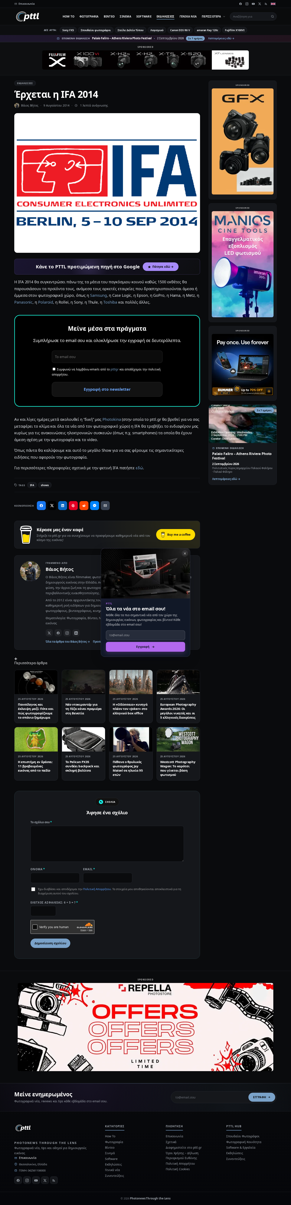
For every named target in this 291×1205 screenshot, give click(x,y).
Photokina (111, 419)
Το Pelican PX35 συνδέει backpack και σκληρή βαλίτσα (82, 766)
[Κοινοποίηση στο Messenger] (94, 505)
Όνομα (37, 869)
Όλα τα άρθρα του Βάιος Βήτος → (68, 641)
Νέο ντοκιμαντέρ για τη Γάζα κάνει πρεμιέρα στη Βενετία (83, 708)
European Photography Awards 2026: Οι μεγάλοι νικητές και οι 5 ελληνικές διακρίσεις (178, 710)
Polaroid (45, 302)
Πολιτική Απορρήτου (97, 889)
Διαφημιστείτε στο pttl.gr (184, 1147)
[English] (273, 4)
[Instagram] (247, 4)
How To (69, 16)
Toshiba (110, 302)
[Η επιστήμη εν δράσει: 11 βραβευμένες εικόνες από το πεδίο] (36, 739)
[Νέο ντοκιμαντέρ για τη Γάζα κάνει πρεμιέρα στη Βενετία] (83, 682)
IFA (32, 485)
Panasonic (23, 302)
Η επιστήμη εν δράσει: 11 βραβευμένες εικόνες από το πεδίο (35, 766)
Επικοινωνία (27, 1158)
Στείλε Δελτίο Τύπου (130, 30)
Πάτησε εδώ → (163, 267)
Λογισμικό (156, 30)
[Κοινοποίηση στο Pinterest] (73, 505)
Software (143, 16)
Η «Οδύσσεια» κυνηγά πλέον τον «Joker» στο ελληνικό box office (130, 708)
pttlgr (115, 369)
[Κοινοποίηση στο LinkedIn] (62, 505)
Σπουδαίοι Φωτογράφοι (242, 1136)
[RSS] (266, 4)
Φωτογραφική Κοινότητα (243, 1142)
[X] (260, 4)
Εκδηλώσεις (165, 16)
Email (89, 869)
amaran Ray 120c (207, 30)
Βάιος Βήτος (29, 105)
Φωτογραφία (89, 16)
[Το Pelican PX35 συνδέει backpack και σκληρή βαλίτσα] (83, 739)
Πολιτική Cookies (178, 1169)
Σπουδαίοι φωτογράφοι (96, 30)
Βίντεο (109, 16)
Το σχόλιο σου (41, 822)
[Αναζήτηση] (272, 16)
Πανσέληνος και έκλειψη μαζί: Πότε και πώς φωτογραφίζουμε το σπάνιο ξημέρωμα (35, 710)
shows (45, 485)
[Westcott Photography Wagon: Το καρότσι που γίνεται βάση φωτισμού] (178, 739)
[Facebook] (240, 4)
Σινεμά (125, 16)
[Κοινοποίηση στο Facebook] (41, 505)
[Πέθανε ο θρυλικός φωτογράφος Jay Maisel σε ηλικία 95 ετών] (131, 739)
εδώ (139, 467)
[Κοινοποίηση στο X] (52, 505)
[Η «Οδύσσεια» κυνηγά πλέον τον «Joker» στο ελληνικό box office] (131, 682)
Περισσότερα (211, 16)
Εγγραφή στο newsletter (107, 389)
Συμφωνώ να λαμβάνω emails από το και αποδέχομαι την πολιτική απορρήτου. (106, 372)
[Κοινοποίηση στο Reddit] (83, 505)
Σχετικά (171, 1142)
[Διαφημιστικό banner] (145, 60)
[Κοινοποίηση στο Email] (105, 505)
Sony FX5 (68, 30)
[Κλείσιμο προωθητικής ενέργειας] (185, 553)
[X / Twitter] (49, 632)
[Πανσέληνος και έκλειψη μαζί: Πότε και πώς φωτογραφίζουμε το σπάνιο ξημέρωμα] (36, 682)
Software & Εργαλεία (240, 1147)
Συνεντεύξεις (114, 1176)
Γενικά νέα (188, 16)
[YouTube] (253, 4)
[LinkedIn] (76, 632)
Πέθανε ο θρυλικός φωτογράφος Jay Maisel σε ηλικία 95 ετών (128, 768)
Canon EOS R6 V (180, 30)
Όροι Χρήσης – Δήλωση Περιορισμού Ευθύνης (182, 1155)
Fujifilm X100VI (235, 30)
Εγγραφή (259, 1097)
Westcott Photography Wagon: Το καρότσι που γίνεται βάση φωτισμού (178, 768)
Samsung (98, 295)
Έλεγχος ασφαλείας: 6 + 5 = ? (54, 902)
